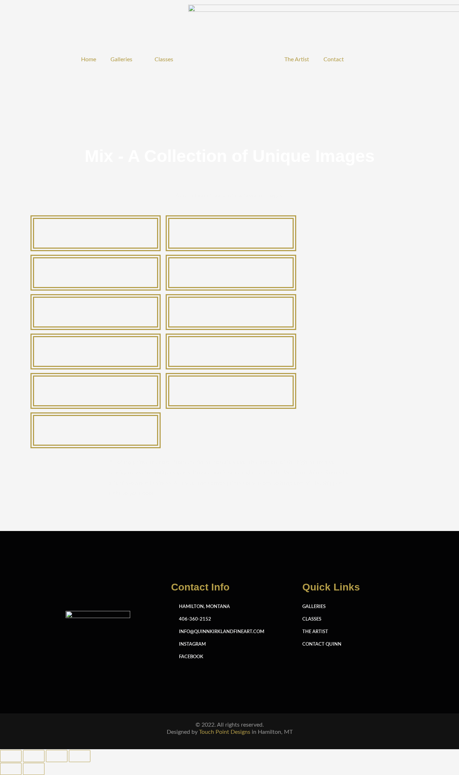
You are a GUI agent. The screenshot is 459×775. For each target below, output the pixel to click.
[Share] (56, 756)
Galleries (121, 59)
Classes (164, 59)
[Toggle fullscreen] (33, 756)
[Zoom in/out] (11, 756)
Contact (333, 59)
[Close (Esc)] (79, 756)
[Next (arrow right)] (33, 769)
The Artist (296, 59)
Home (88, 59)
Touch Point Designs (224, 732)
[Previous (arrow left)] (11, 769)
